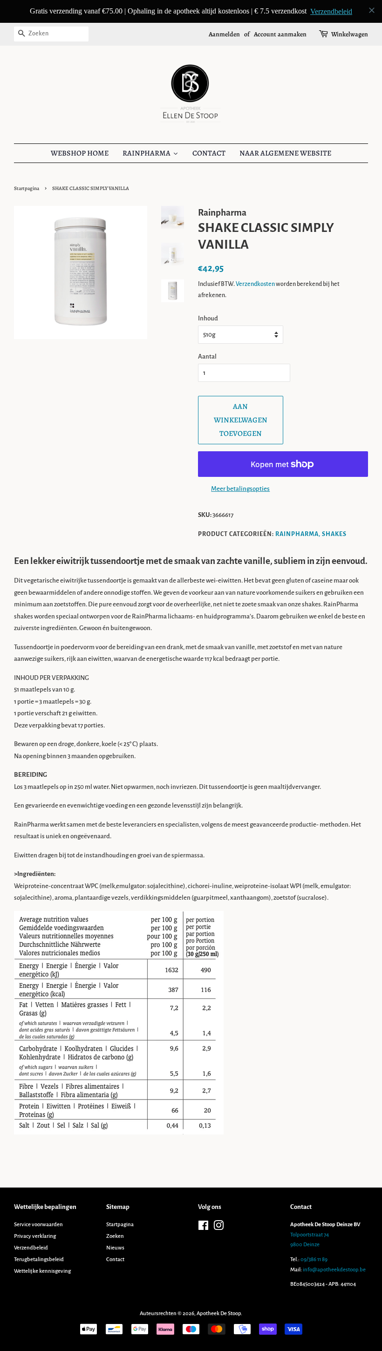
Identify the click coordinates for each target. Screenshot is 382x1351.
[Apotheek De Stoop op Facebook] (203, 1228)
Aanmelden (224, 34)
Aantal (207, 356)
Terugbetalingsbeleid (39, 1259)
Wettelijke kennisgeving (42, 1271)
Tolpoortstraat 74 (309, 1235)
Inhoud (208, 318)
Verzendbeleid (31, 1248)
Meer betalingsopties (240, 488)
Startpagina (26, 188)
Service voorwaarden (38, 1225)
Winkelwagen (349, 34)
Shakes (334, 534)
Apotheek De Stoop (219, 1313)
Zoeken (115, 1236)
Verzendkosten (255, 284)
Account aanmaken (280, 34)
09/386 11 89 (313, 1259)
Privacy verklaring (35, 1236)
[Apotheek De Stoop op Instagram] (218, 1228)
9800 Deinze (305, 1245)
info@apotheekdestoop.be (334, 1270)
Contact (115, 1259)
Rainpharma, (298, 534)
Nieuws (115, 1248)
